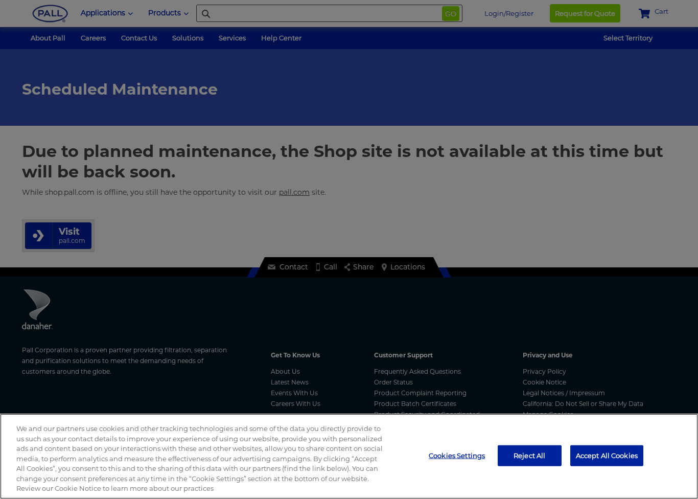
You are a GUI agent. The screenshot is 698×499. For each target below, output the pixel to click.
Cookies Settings (457, 455)
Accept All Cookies (607, 455)
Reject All (529, 455)
